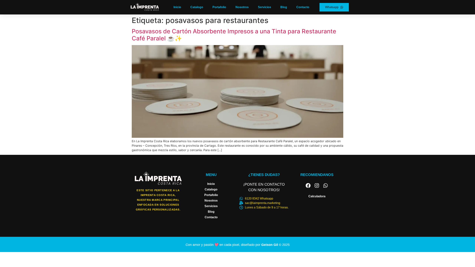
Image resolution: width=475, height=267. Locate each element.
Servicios (264, 7)
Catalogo (196, 7)
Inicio (177, 7)
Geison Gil (270, 245)
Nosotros (242, 7)
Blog (283, 7)
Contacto (302, 7)
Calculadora (316, 196)
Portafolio (219, 7)
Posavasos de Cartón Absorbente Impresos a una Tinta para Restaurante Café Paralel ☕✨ (234, 35)
